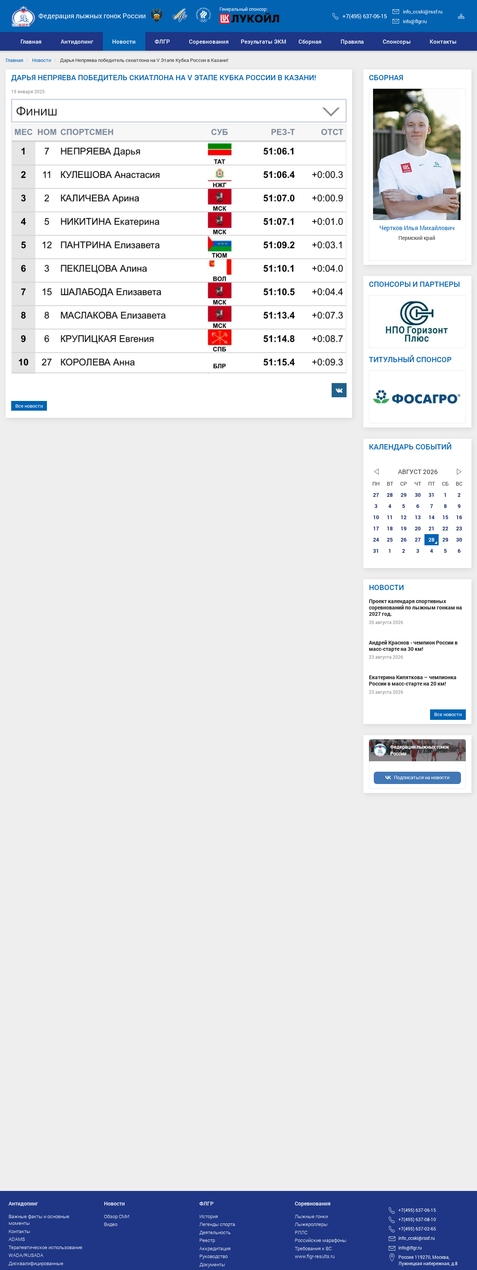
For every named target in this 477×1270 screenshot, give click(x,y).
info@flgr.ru (415, 21)
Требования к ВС (313, 1248)
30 (418, 494)
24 (376, 539)
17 (376, 528)
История (208, 1216)
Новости (41, 60)
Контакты (19, 1231)
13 (418, 517)
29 (404, 494)
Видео (110, 1224)
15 (445, 517)
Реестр (207, 1240)
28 (390, 494)
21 (432, 528)
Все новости (29, 405)
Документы (212, 1264)
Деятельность (215, 1232)
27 (376, 494)
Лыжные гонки (311, 1216)
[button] (77, 41)
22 (445, 528)
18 (390, 528)
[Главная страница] (23, 15)
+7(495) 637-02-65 (417, 1229)
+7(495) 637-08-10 (417, 1219)
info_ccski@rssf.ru (422, 11)
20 (418, 528)
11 (390, 517)
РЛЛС (301, 1232)
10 (376, 517)
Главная (14, 60)
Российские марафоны (320, 1240)
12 (404, 517)
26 (404, 539)
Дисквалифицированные (36, 1263)
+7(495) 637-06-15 (364, 16)
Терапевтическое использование (45, 1247)
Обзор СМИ (116, 1216)
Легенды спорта (217, 1224)
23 (459, 528)
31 (432, 494)
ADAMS (17, 1239)
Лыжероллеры (311, 1224)
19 (404, 528)
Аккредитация (215, 1248)
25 (390, 539)
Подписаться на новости (421, 777)
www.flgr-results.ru (315, 1256)
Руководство (213, 1256)
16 (459, 517)
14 (432, 517)
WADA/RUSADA (26, 1255)
